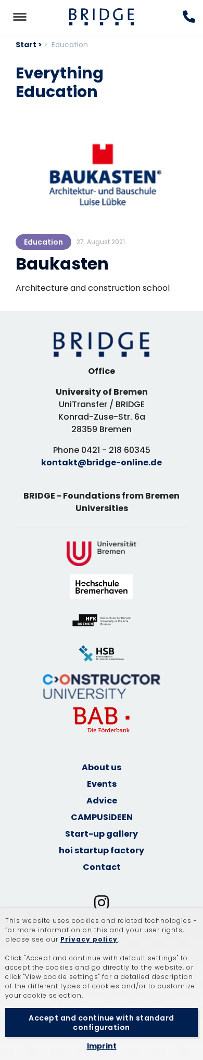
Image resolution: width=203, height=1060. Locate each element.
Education (43, 242)
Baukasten (62, 263)
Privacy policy (89, 939)
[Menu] (20, 17)
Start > (29, 44)
